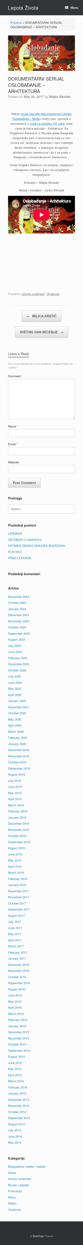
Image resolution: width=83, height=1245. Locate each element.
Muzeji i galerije (18, 1185)
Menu (74, 7)
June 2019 (15, 786)
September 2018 (19, 842)
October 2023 (17, 627)
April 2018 (14, 866)
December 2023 (18, 615)
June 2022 (15, 682)
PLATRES (15, 552)
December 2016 (18, 964)
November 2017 (18, 897)
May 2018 (14, 860)
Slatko (12, 1203)
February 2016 (17, 1019)
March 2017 (16, 946)
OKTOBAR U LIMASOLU (25, 539)
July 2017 (14, 921)
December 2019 (18, 750)
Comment (14, 376)
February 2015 (17, 1087)
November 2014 (18, 1105)
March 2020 (16, 731)
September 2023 (19, 633)
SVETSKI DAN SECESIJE (41, 332)
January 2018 (17, 885)
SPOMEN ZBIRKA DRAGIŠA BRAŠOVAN (36, 545)
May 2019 (14, 793)
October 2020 (17, 713)
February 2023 (17, 658)
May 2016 (14, 1001)
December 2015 (18, 1032)
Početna (15, 22)
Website (13, 462)
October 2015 (17, 1044)
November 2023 (18, 621)
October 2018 (17, 835)
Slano (12, 1197)
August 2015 (16, 1056)
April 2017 (14, 940)
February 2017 (17, 952)
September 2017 (19, 909)
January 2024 (17, 609)
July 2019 (14, 780)
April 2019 (14, 799)
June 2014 (15, 1136)
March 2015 (16, 1081)
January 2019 (17, 817)
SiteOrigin (38, 1236)
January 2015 (17, 1093)
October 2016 (17, 977)
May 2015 (14, 1069)
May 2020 (14, 719)
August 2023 (16, 639)
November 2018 (18, 829)
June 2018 (15, 854)
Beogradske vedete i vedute (26, 1166)
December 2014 (18, 1099)
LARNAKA (15, 533)
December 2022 (18, 664)
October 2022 (17, 670)
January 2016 (17, 1026)
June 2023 (15, 651)
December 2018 (18, 823)
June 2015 (15, 1063)
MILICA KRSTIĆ (41, 316)
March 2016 (16, 1013)
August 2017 (16, 915)
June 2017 (15, 928)
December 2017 (18, 891)
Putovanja (14, 1191)
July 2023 (14, 645)
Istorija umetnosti (33, 294)
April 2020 (14, 725)
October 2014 (17, 1112)
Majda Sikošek (59, 96)
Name (13, 426)
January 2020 (17, 744)
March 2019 (16, 805)
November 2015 (18, 1038)
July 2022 (14, 676)
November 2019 (18, 756)
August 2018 (16, 848)
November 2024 (18, 596)
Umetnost (53, 294)
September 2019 (19, 768)
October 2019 (17, 762)
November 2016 (18, 970)
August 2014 (16, 1124)
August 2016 (16, 989)
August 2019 (16, 774)
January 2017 (17, 958)
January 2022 (17, 701)
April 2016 (14, 1007)
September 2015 (19, 1050)
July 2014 (14, 1130)
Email (13, 444)
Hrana (12, 1172)
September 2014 (19, 1118)
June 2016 (15, 995)
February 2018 (17, 879)
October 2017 (17, 903)
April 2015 (14, 1075)
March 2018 (16, 872)
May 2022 (14, 688)
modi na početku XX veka (47, 123)
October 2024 (17, 602)
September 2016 (19, 983)
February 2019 (17, 811)
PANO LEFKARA (19, 558)
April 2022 (14, 695)
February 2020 (17, 737)
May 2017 (14, 934)
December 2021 (18, 707)
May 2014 (14, 1142)
